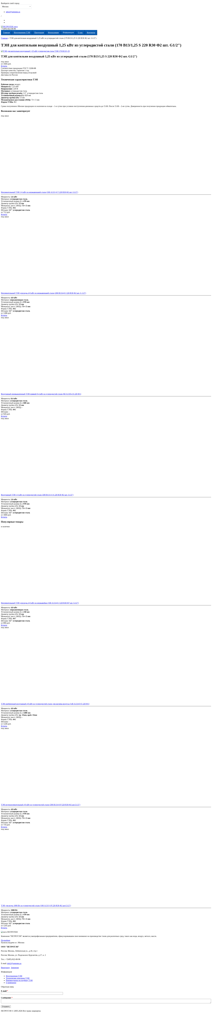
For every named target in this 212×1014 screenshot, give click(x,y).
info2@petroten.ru (13, 12)
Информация (68, 32)
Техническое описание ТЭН (17, 978)
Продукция (39, 32)
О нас (80, 32)
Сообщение (7, 998)
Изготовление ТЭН (22, 32)
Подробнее (5, 940)
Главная (6, 32)
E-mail (4, 991)
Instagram (15, 968)
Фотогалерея (53, 32)
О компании (11, 983)
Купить (4, 66)
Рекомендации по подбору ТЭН (19, 980)
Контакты (91, 32)
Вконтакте (5, 968)
